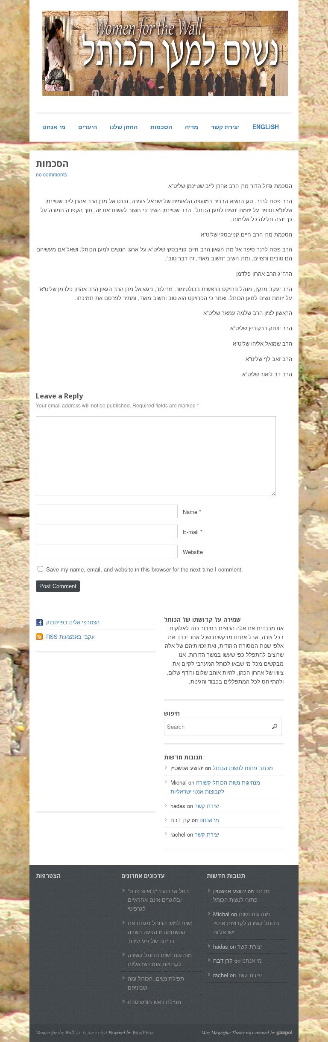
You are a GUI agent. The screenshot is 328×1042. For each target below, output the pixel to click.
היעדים (87, 126)
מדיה (191, 126)
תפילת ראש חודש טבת (154, 1002)
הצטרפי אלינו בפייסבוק (73, 622)
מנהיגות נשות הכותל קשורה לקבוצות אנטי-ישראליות (215, 786)
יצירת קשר (225, 126)
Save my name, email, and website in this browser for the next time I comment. (144, 569)
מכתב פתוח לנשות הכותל (243, 768)
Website (193, 552)
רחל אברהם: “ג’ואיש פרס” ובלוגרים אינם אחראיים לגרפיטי (158, 900)
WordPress (142, 1032)
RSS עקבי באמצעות (70, 636)
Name (190, 512)
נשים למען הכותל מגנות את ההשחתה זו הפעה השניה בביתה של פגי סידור (160, 932)
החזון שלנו (124, 126)
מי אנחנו (53, 126)
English (265, 126)
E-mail (191, 532)
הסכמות (161, 126)
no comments (51, 174)
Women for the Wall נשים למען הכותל (71, 1032)
